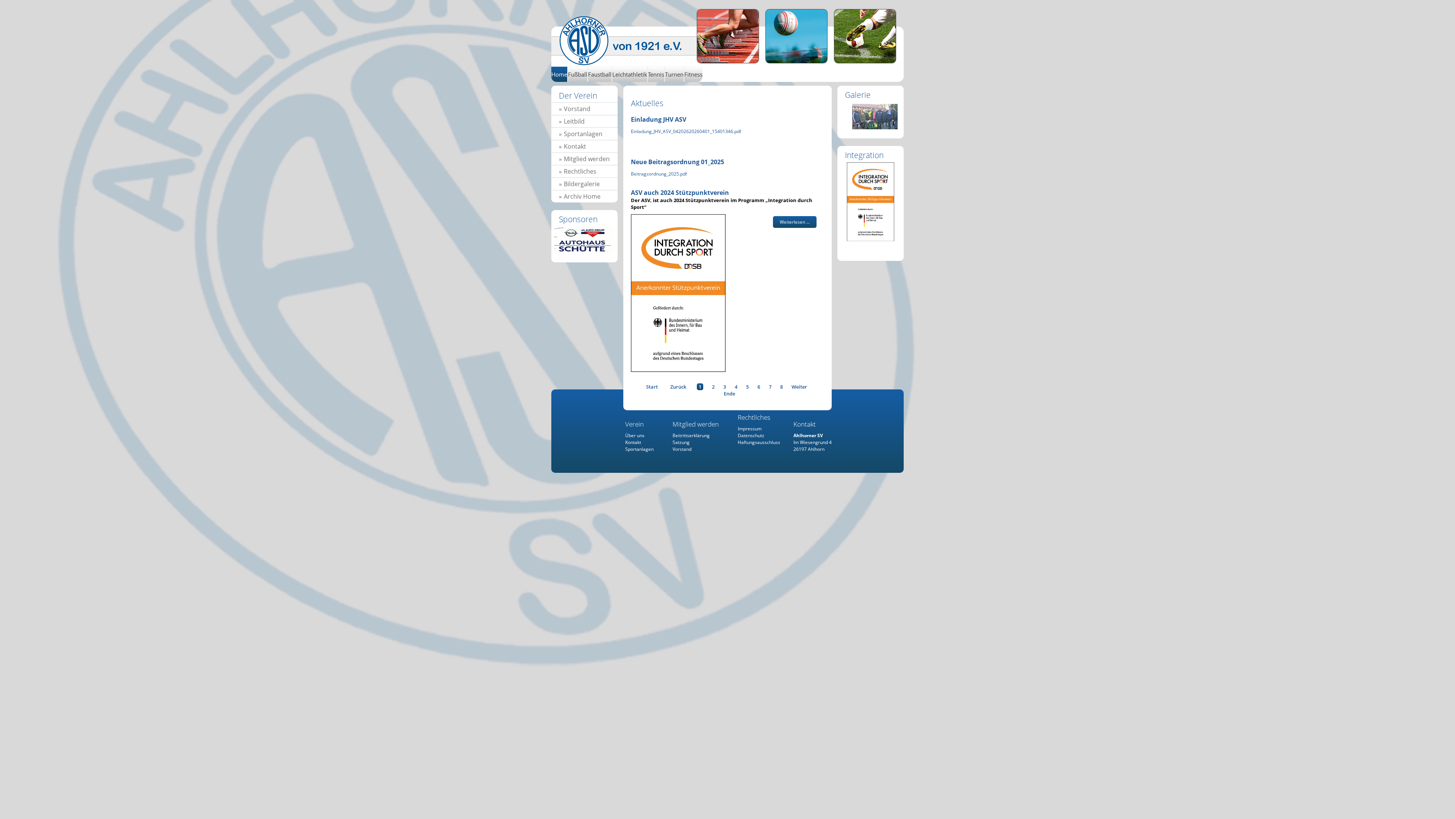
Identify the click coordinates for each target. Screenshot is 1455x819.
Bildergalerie (582, 184)
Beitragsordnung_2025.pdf (659, 174)
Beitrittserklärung (691, 435)
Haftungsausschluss (759, 442)
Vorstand (577, 109)
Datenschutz (751, 435)
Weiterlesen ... (795, 222)
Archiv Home (582, 196)
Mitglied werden (587, 159)
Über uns (635, 435)
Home (628, 41)
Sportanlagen (583, 134)
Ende (729, 393)
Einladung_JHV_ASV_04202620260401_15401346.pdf (686, 131)
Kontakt (575, 146)
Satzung (681, 442)
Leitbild (574, 121)
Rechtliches (580, 171)
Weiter (799, 386)
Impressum (750, 428)
